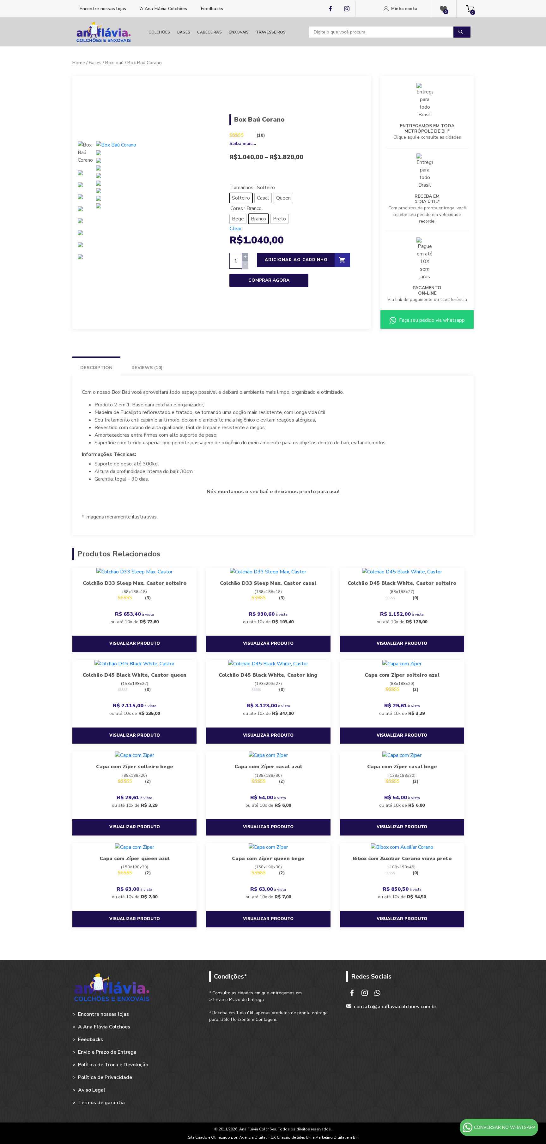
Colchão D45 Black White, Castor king (268, 675)
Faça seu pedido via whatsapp (431, 320)
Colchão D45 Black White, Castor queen (134, 675)
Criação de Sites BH (294, 1137)
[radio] (241, 198)
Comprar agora (268, 280)
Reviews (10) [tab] (147, 368)
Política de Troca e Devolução (113, 1064)
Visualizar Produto (134, 643)
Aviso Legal (91, 1090)
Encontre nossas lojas (102, 9)
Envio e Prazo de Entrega (107, 1052)
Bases (183, 32)
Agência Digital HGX (258, 1137)
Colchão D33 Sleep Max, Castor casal (268, 583)
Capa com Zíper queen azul (135, 858)
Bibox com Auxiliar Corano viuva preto (402, 858)
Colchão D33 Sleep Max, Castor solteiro (134, 583)
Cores (236, 208)
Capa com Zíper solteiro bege (134, 766)
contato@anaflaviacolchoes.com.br (395, 1006)
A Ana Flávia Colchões (163, 9)
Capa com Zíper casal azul (268, 766)
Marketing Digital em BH (336, 1137)
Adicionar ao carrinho (296, 260)
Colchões (159, 32)
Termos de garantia (101, 1102)
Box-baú (114, 62)
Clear (235, 228)
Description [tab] (96, 368)
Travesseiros (271, 32)
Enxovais (239, 32)
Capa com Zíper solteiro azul (402, 675)
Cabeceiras (209, 32)
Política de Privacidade (105, 1077)
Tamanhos (241, 187)
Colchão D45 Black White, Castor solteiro (402, 583)
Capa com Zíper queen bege (268, 858)
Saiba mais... (242, 144)
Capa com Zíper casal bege (402, 766)
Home (78, 62)
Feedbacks (211, 9)
